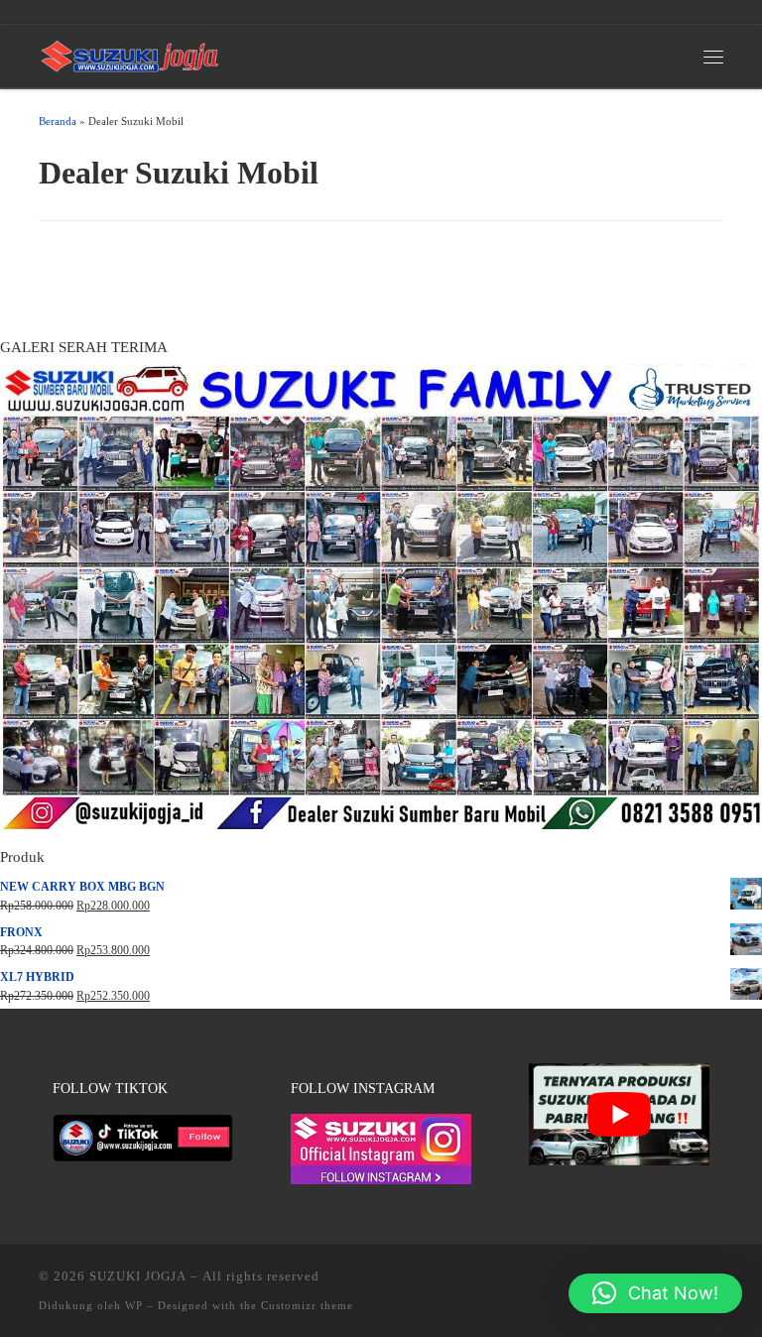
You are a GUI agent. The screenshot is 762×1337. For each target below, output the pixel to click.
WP (134, 1305)
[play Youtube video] (619, 1114)
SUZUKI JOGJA (138, 1276)
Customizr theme (307, 1305)
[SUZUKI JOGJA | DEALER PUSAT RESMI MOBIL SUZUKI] (130, 54)
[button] (655, 1293)
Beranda (57, 121)
